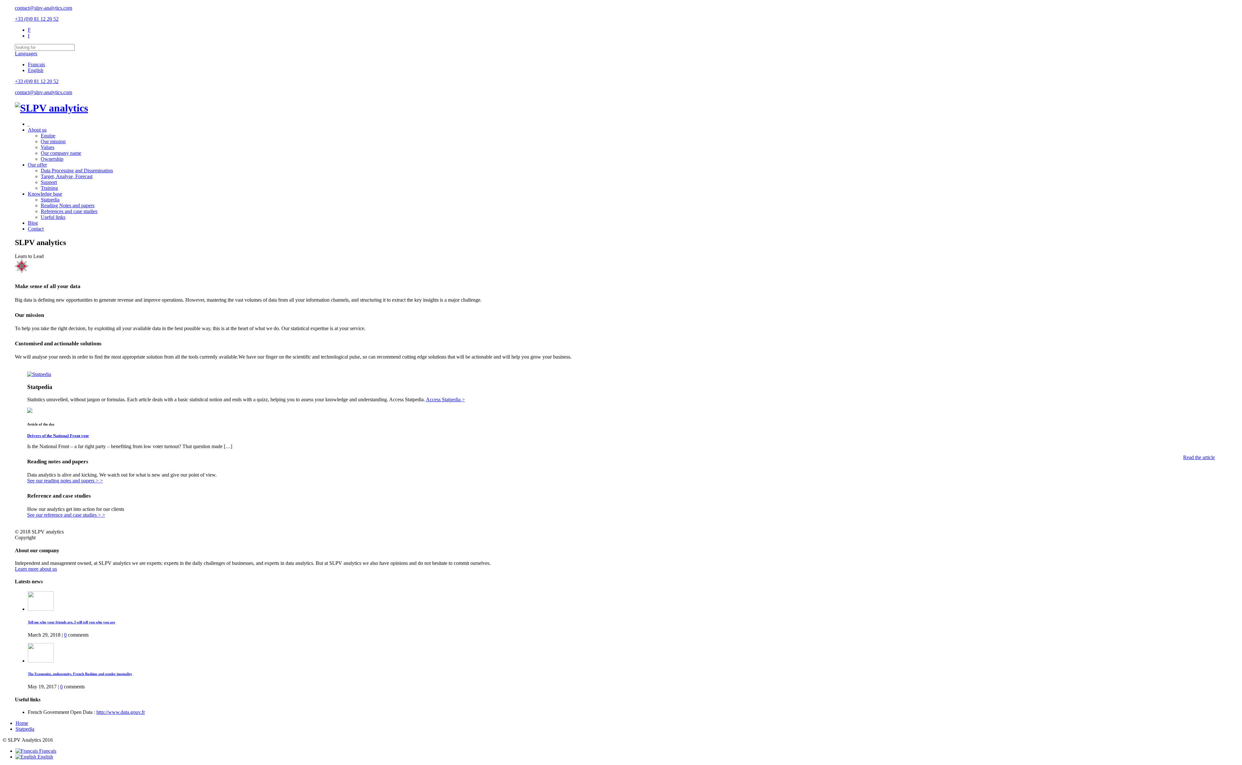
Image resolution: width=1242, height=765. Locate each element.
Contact (36, 229)
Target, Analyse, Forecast (67, 176)
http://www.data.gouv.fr (120, 712)
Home (22, 723)
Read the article (1199, 457)
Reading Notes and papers (67, 205)
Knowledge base (45, 194)
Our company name (61, 153)
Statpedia (50, 199)
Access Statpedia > (445, 399)
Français (36, 64)
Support (49, 182)
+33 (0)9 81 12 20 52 (37, 19)
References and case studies (69, 211)
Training (49, 188)
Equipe (48, 135)
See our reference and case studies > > (66, 515)
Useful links (53, 217)
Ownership (52, 159)
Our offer (37, 164)
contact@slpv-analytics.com (43, 8)
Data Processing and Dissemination (77, 170)
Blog (33, 223)
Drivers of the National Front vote (58, 435)
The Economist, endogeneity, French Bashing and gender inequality (80, 674)
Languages (26, 53)
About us (37, 130)
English (35, 70)
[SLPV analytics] (51, 108)
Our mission (53, 141)
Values (47, 147)
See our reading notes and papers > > (65, 480)
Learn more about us (36, 569)
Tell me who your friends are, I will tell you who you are (71, 622)
